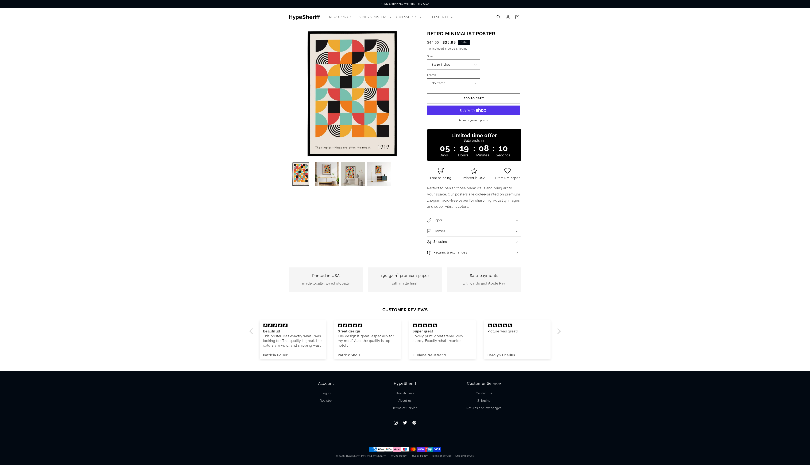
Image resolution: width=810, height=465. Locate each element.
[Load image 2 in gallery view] (327, 174)
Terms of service (441, 455)
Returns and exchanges (484, 408)
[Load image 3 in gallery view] (353, 174)
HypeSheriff (353, 456)
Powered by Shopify (373, 456)
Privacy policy (419, 455)
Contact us (484, 393)
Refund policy (398, 455)
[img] (293, 325)
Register (326, 400)
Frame (431, 74)
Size (430, 56)
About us (405, 400)
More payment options (473, 120)
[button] (374, 17)
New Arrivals (405, 393)
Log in (326, 393)
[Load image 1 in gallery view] (301, 174)
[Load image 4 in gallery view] (379, 174)
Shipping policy (464, 455)
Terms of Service (405, 408)
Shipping (484, 400)
